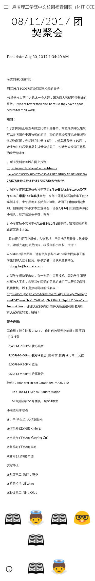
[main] (47, 27)
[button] (6, 7)
